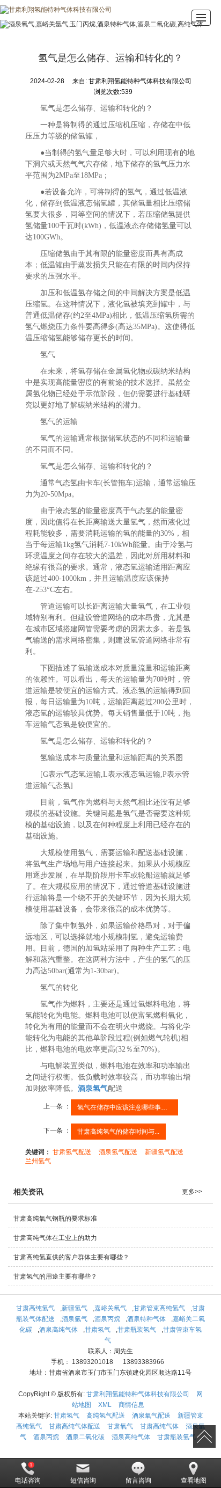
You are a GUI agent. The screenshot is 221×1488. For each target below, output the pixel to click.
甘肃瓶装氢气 (136, 1329)
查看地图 (194, 1480)
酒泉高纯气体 (58, 1329)
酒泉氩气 (74, 1319)
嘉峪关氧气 (110, 1308)
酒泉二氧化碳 (85, 1437)
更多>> (192, 1191)
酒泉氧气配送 (151, 1415)
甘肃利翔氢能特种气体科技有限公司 (137, 1394)
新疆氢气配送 (164, 1152)
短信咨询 (83, 1480)
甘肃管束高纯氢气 (159, 1308)
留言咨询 (138, 1480)
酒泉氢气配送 (118, 1152)
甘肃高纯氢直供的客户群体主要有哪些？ (71, 1257)
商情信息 (131, 1405)
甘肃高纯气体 (159, 1426)
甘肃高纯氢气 (35, 1308)
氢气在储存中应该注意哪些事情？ (125, 1107)
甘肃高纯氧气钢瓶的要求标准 (55, 1218)
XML (105, 1405)
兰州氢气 (38, 1161)
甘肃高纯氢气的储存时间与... (118, 1131)
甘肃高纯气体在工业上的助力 (55, 1238)
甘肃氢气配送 (72, 1152)
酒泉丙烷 (107, 1319)
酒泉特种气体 (146, 1319)
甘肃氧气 (120, 1426)
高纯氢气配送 (105, 1415)
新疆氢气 (74, 1308)
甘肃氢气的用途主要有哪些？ (55, 1276)
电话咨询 (28, 1480)
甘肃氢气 (97, 1329)
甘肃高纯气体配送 (74, 1426)
